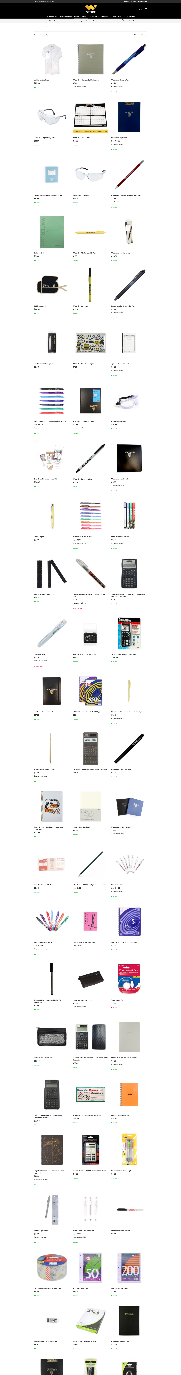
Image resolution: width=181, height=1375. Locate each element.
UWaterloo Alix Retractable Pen (84, 253)
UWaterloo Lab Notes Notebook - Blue (48, 195)
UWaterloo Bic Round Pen (82, 306)
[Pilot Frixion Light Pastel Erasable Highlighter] (129, 691)
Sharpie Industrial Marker (120, 1231)
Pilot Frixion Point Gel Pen (82, 537)
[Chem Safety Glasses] (90, 174)
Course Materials (65, 17)
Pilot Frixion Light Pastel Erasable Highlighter (127, 712)
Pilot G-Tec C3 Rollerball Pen (83, 1231)
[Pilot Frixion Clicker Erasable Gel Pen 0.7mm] (52, 400)
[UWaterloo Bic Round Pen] (90, 285)
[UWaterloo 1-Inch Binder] (129, 458)
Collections (50, 17)
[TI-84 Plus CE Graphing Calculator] (129, 633)
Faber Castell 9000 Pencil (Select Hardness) (89, 885)
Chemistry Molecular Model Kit (45, 479)
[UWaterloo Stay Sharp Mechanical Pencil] (129, 174)
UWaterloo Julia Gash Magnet (83, 364)
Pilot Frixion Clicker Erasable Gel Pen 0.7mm (50, 421)
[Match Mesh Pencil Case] (52, 1037)
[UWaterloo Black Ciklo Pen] (129, 749)
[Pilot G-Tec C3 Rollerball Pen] (90, 1210)
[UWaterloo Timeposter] (90, 117)
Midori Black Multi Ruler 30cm (45, 594)
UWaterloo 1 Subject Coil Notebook (86, 80)
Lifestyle (104, 17)
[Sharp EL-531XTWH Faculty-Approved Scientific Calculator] (90, 1037)
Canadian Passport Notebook (45, 885)
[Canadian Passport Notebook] (52, 864)
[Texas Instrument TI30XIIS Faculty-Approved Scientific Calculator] (129, 573)
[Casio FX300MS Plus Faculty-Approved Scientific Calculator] (52, 1094)
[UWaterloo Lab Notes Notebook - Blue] (52, 174)
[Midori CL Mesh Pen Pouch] (90, 979)
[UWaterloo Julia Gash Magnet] (90, 343)
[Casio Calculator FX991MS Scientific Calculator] (90, 749)
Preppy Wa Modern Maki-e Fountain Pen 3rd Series (89, 595)
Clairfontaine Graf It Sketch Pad (84, 942)
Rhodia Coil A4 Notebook (120, 1115)
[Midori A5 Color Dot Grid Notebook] (129, 1037)
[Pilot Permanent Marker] (129, 516)
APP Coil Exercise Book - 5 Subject (124, 942)
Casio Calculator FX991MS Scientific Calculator (90, 770)
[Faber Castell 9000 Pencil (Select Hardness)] (90, 864)
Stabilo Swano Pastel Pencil (44, 770)
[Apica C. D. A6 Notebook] (129, 343)
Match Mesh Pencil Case (43, 1058)
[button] (146, 9)
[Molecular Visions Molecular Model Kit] (90, 1094)
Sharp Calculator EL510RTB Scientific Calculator (90, 1171)
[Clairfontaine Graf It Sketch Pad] (90, 921)
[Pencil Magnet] (52, 516)
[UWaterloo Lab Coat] (52, 59)
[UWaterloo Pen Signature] (129, 232)
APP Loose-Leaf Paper (81, 1288)
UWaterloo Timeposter (81, 138)
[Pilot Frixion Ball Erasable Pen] (52, 921)
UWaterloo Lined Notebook (121, 1341)
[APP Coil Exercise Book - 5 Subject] (129, 921)
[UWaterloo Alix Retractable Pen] (90, 232)
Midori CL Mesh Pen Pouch (82, 1000)
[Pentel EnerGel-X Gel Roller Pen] (129, 285)
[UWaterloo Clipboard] (129, 117)
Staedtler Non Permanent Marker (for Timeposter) (48, 1001)
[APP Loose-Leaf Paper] (90, 1267)
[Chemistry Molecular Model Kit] (52, 458)
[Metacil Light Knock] (52, 1210)
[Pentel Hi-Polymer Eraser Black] (52, 1321)
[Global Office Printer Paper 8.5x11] (90, 1321)
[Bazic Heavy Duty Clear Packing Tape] (52, 1267)
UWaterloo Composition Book (83, 421)
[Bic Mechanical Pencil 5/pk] (129, 1150)
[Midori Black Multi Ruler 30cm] (52, 573)
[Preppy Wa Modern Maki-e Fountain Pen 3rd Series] (90, 573)
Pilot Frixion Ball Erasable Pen (44, 942)
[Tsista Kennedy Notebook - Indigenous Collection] (52, 806)
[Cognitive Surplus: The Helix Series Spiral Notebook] (52, 1150)
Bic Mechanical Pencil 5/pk (121, 1171)
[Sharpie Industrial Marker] (129, 1210)
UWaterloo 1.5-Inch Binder (121, 827)
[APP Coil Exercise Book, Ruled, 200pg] (90, 691)
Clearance (131, 17)
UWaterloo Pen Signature (120, 253)
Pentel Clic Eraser (40, 654)
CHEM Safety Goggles (119, 421)
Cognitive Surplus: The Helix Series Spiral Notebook (49, 1172)
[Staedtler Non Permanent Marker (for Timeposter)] (52, 979)
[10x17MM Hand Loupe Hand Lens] (90, 633)
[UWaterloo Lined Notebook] (129, 1321)
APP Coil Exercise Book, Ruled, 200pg (86, 712)
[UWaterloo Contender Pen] (90, 458)
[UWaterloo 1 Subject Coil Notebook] (90, 59)
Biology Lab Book (40, 253)
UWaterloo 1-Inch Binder (120, 479)
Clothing (93, 17)
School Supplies (80, 17)
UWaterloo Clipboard (119, 138)
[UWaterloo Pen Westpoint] (52, 343)
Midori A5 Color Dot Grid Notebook (124, 1058)
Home (35, 26)
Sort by (36, 35)
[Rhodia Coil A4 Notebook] (129, 1094)
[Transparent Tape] (129, 979)
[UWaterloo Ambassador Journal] (52, 691)
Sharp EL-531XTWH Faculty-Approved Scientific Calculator (90, 1059)
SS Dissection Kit (40, 306)
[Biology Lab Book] (52, 232)
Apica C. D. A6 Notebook (120, 364)
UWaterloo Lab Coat (41, 80)
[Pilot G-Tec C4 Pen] (129, 864)
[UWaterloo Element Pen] (129, 59)
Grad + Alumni (118, 17)
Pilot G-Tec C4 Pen (118, 885)
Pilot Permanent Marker (120, 537)
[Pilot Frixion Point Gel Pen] (90, 516)
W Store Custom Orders (139, 1)
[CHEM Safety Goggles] (129, 400)
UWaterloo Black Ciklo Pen (121, 770)
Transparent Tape (117, 1000)
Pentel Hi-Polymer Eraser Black (45, 1341)
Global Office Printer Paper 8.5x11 (85, 1341)
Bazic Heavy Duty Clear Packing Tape (47, 1288)
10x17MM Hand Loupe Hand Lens (84, 654)
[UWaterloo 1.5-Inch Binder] (129, 806)
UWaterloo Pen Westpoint (43, 364)
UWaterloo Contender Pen (82, 479)
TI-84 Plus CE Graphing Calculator (124, 654)
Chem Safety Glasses (81, 195)
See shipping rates (58, 1)
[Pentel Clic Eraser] (52, 633)
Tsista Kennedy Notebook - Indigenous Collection (48, 828)
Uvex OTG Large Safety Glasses (45, 138)
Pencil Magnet (39, 537)
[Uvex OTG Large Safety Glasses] (52, 117)
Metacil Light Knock (41, 1231)
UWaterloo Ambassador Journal (45, 712)
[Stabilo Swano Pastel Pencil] (52, 749)
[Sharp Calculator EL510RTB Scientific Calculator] (90, 1150)
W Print (126, 1)
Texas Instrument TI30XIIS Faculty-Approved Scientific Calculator (128, 595)
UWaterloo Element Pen (120, 80)
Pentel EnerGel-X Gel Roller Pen (123, 306)
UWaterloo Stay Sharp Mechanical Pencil (126, 195)
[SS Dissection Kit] (52, 285)
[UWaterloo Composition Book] (90, 400)
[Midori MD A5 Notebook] (90, 806)
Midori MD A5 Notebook (81, 827)
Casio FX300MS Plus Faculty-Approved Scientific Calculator (48, 1116)
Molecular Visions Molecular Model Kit (87, 1115)
